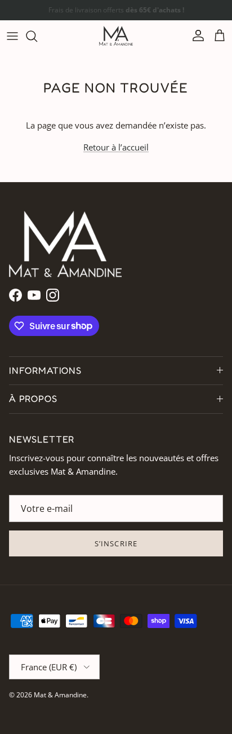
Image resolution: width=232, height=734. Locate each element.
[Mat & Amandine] (116, 36)
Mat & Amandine (60, 695)
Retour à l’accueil (116, 147)
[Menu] (12, 36)
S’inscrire (116, 543)
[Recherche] (37, 36)
